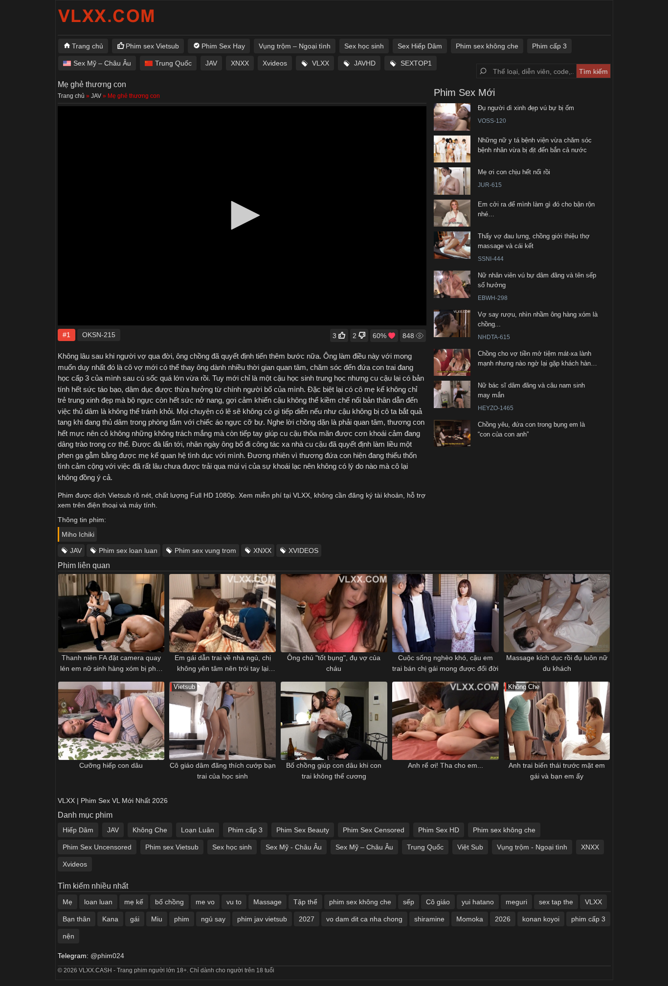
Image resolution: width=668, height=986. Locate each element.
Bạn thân (76, 919)
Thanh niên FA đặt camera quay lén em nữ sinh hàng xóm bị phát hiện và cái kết (111, 664)
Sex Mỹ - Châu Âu (294, 847)
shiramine (429, 919)
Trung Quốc (173, 63)
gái (134, 919)
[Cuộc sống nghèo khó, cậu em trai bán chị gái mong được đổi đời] (445, 613)
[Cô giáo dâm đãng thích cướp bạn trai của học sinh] (222, 721)
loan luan (98, 902)
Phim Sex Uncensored (97, 847)
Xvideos (275, 63)
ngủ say (213, 919)
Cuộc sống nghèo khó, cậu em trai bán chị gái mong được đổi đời (445, 663)
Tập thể (305, 902)
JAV (211, 63)
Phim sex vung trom (205, 550)
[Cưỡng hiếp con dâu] (111, 721)
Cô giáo (438, 902)
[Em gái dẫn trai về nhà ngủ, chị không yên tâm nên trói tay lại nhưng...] (222, 613)
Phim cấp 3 (549, 46)
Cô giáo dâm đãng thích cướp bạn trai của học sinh (223, 770)
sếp (408, 902)
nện (68, 936)
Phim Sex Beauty (302, 830)
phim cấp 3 (588, 919)
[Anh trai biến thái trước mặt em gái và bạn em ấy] (557, 721)
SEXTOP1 (416, 63)
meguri (516, 902)
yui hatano (478, 902)
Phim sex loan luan (128, 550)
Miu (156, 919)
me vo (205, 902)
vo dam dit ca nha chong (364, 919)
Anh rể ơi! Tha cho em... (445, 765)
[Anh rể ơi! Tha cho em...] (445, 721)
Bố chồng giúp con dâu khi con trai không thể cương (333, 770)
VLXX (320, 63)
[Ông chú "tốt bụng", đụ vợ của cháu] (334, 613)
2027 (306, 919)
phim (181, 919)
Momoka (469, 919)
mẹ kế (133, 902)
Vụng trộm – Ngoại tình (295, 46)
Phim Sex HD (438, 830)
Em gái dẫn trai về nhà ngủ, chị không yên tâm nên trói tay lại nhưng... (223, 664)
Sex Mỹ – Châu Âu (102, 63)
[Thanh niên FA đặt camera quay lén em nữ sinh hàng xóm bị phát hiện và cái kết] (111, 613)
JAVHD (365, 63)
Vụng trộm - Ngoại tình (532, 847)
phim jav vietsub (262, 919)
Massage (267, 902)
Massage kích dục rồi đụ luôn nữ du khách (556, 663)
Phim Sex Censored (373, 830)
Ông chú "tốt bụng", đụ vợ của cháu (333, 663)
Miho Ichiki (78, 534)
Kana (110, 919)
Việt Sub (470, 847)
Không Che (150, 830)
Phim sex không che (487, 46)
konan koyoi (540, 919)
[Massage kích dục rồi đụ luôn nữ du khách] (557, 613)
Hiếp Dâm (78, 830)
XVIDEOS (303, 550)
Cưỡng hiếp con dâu (111, 765)
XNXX (240, 63)
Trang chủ (87, 46)
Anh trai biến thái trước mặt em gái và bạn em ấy (557, 770)
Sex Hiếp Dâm (420, 46)
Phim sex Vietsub (152, 46)
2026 (503, 919)
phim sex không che (360, 902)
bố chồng (169, 902)
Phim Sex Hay (223, 46)
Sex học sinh (364, 46)
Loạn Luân (197, 830)
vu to (234, 902)
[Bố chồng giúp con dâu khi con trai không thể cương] (334, 721)
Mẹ (67, 902)
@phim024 (107, 956)
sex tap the (556, 902)
